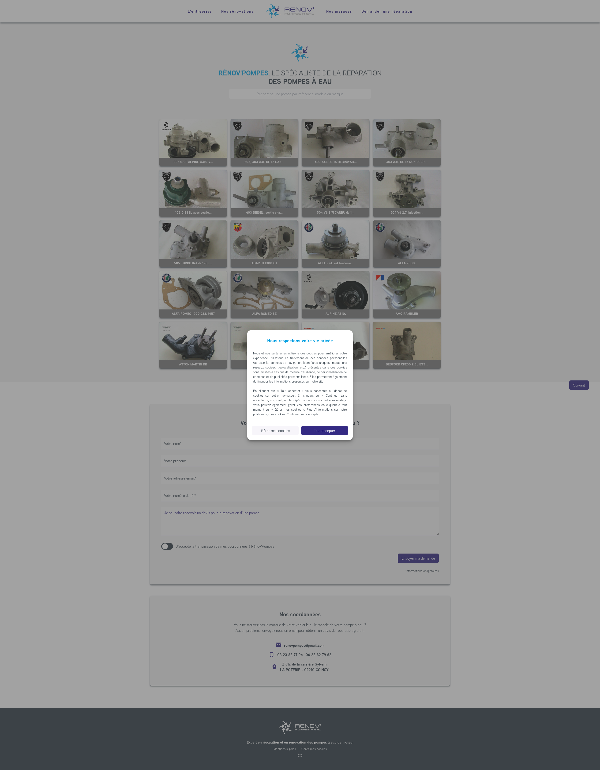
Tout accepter (324, 430)
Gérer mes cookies (275, 430)
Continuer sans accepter (303, 414)
